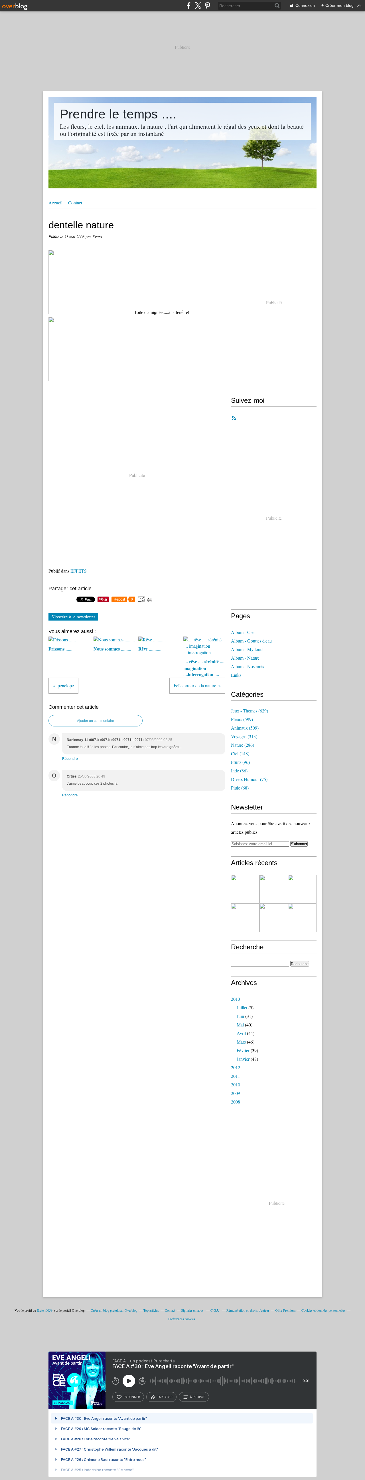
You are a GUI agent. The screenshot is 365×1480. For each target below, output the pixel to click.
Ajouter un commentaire (95, 721)
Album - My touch (248, 649)
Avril (241, 1033)
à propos (197, 1397)
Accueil (55, 203)
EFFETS (78, 571)
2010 (235, 1085)
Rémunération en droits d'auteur (247, 1310)
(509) (245, 728)
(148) (240, 753)
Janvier (243, 1059)
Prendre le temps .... (118, 114)
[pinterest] (207, 5)
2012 (235, 1067)
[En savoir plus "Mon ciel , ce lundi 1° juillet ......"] (245, 917)
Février (243, 1050)
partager (165, 1397)
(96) (240, 762)
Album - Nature (245, 658)
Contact (75, 203)
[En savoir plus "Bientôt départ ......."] (273, 889)
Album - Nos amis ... (250, 666)
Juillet (242, 1007)
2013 (235, 999)
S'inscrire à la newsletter (73, 617)
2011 (235, 1076)
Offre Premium (285, 1310)
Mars (241, 1042)
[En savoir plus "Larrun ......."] (302, 889)
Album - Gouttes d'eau (251, 641)
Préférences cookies (181, 1318)
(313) (244, 736)
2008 (235, 1102)
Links (236, 675)
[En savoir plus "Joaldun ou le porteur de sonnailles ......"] (302, 917)
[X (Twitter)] (198, 5)
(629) (249, 711)
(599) (242, 719)
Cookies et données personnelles (323, 1310)
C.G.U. (215, 1310)
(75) (249, 779)
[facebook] (188, 5)
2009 (235, 1093)
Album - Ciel (243, 632)
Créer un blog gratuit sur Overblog (114, 1310)
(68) (240, 788)
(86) (239, 771)
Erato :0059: (45, 1310)
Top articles (151, 1310)
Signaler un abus (192, 1310)
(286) (242, 745)
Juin (240, 1016)
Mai (240, 1025)
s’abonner (131, 1397)
